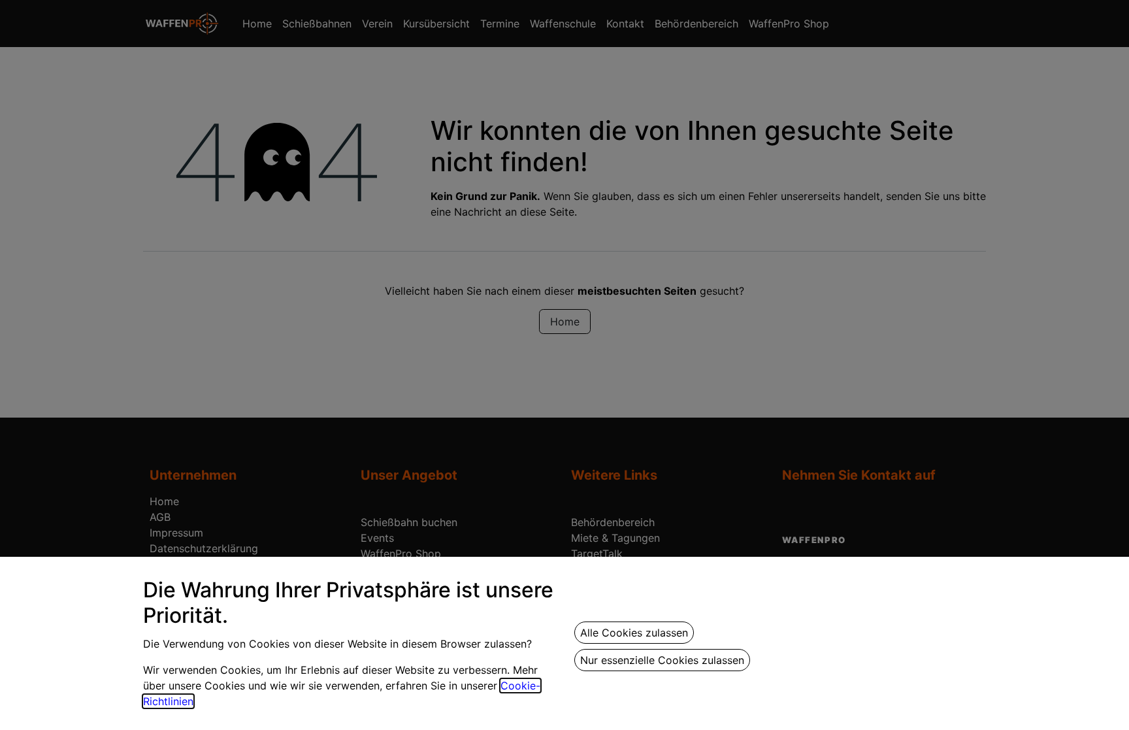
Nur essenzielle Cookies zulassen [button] (662, 660)
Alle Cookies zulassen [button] (634, 632)
